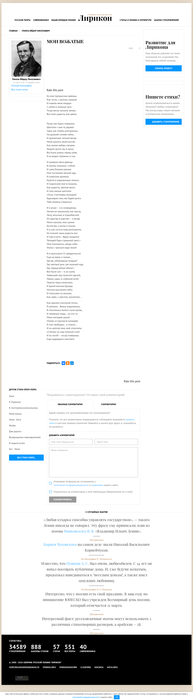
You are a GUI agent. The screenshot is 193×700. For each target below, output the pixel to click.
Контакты (99, 667)
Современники (41, 20)
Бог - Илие (14, 448)
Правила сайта (49, 667)
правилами (97, 485)
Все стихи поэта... (26, 457)
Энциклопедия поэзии (63, 20)
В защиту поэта (17, 443)
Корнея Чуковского (60, 544)
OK (116, 697)
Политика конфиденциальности (24, 667)
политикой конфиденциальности (71, 485)
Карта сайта (112, 667)
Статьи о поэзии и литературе (135, 20)
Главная (13, 30)
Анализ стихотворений (166, 20)
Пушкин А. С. (77, 563)
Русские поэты (22, 20)
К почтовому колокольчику (23, 407)
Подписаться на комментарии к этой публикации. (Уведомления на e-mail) (93, 491)
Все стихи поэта (19, 89)
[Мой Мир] (72, 363)
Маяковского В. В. (79, 531)
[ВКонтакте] (63, 363)
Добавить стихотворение (165, 121)
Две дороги (15, 431)
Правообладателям (68, 667)
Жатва (12, 425)
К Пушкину (15, 401)
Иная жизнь (15, 413)
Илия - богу (15, 419)
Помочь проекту (163, 68)
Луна (11, 396)
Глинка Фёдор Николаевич (36, 30)
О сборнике (86, 667)
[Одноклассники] (68, 363)
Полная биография (21, 85)
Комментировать (63, 499)
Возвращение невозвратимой (25, 437)
